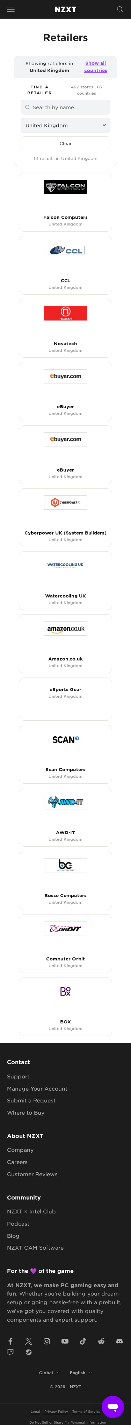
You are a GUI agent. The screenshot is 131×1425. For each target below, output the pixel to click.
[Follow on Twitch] (10, 1352)
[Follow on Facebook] (10, 1341)
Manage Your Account (37, 1088)
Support (18, 1076)
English (77, 1372)
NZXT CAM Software (35, 1247)
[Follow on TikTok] (83, 1341)
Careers (17, 1161)
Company (20, 1149)
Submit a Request (31, 1100)
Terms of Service (86, 1411)
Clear (65, 143)
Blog (13, 1235)
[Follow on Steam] (28, 1352)
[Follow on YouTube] (64, 1341)
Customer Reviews (32, 1174)
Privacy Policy (56, 1411)
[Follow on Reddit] (101, 1341)
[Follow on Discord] (119, 1341)
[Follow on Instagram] (46, 1341)
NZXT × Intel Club (31, 1211)
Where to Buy (25, 1112)
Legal (35, 1411)
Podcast (18, 1223)
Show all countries (95, 66)
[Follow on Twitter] (28, 1341)
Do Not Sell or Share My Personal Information (67, 1422)
